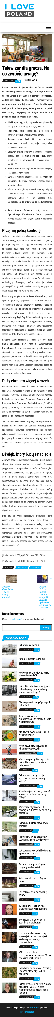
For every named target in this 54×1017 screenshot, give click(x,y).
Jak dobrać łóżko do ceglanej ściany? (33, 893)
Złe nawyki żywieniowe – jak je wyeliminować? (34, 733)
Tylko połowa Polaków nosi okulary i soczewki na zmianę (33, 907)
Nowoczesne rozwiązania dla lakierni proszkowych (33, 747)
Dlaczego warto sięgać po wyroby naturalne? (35, 704)
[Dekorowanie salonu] (9, 648)
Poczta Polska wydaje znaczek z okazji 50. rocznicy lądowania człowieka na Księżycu (45, 597)
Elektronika (35, 568)
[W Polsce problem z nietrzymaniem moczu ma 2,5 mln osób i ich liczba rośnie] (9, 956)
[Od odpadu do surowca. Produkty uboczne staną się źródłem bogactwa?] (9, 972)
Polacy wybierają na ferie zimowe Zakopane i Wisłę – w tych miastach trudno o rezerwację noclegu (35, 988)
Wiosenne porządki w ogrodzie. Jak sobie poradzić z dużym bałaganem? (34, 762)
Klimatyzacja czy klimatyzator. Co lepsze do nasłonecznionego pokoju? (35, 794)
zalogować (17, 619)
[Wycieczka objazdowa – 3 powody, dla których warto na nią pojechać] (9, 811)
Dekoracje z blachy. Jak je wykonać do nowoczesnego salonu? (32, 778)
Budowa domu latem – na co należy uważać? (7, 592)
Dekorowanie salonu (29, 645)
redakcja (32, 80)
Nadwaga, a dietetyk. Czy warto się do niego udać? (34, 674)
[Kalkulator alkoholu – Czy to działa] (9, 882)
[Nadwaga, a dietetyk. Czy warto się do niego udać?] (9, 676)
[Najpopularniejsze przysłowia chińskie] (9, 826)
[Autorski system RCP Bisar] (9, 662)
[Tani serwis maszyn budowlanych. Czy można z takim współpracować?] (9, 720)
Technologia (22, 568)
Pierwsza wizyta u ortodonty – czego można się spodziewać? (34, 838)
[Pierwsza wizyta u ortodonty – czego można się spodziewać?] (9, 840)
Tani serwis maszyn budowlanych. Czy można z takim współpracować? (35, 719)
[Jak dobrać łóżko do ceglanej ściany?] (9, 896)
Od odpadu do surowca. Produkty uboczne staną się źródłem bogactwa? (35, 971)
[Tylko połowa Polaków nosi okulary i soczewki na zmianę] (9, 909)
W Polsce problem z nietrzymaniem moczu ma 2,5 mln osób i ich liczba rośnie (35, 955)
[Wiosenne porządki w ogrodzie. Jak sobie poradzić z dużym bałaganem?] (9, 763)
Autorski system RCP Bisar (32, 658)
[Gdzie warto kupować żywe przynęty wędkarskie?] (9, 868)
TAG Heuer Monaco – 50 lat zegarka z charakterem (32, 921)
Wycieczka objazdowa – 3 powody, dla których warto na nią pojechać (35, 810)
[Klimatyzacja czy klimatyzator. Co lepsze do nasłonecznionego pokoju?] (9, 795)
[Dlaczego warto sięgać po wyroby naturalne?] (9, 706)
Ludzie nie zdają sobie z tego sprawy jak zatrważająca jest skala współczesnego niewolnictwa (33, 938)
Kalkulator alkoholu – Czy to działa (32, 880)
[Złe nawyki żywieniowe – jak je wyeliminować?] (9, 735)
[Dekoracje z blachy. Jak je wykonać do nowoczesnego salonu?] (9, 779)
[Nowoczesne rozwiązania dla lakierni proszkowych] (9, 749)
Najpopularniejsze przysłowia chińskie (33, 824)
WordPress (34, 1007)
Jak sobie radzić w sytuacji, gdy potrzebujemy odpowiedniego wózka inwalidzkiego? (34, 689)
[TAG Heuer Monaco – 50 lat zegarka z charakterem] (9, 923)
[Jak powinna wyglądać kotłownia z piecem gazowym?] (9, 854)
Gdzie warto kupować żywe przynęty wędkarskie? (32, 866)
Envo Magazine (27, 1011)
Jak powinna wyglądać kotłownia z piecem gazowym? (35, 852)
